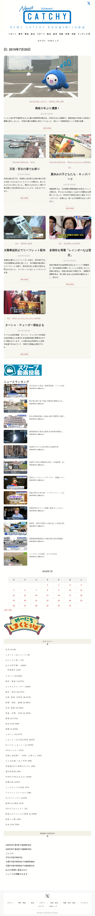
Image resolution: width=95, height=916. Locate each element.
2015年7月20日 (47, 114)
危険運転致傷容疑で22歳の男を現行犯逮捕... (46, 538)
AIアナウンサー (13, 798)
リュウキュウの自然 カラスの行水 (43, 554)
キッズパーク (77, 162)
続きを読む (48, 128)
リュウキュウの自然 (15, 787)
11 (81, 590)
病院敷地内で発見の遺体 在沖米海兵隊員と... (46, 431)
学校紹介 (11, 670)
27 (25, 606)
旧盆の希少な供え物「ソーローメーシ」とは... (47, 493)
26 (14, 606)
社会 (26, 162)
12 (14, 595)
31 (70, 606)
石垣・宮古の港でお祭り (25, 169)
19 (14, 600)
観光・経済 (52, 34)
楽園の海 (10, 782)
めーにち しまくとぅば (16, 745)
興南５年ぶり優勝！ (47, 108)
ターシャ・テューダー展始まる (24, 325)
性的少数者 (67, 243)
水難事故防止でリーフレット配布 (25, 250)
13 (25, 595)
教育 (8, 718)
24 (70, 600)
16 (59, 595)
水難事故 (23, 243)
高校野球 (52, 101)
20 (25, 600)
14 (36, 595)
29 (47, 606)
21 (36, 600)
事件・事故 (24, 34)
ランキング (83, 34)
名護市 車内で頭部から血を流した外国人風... (47, 523)
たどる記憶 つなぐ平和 (16, 761)
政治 (33, 34)
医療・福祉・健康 (14, 702)
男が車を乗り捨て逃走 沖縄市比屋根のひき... (46, 401)
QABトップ (53, 41)
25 (81, 600)
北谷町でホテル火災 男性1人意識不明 (43, 447)
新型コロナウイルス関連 (17, 814)
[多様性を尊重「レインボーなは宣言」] (70, 227)
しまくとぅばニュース (16, 655)
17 (70, 595)
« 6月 (6, 610)
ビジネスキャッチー (15, 686)
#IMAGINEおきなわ (15, 777)
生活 (8, 649)
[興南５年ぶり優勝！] (47, 76)
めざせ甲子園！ (35, 101)
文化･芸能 (10, 708)
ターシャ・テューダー (25, 318)
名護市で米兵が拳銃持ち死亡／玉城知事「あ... (47, 462)
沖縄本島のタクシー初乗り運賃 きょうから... (46, 508)
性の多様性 (76, 243)
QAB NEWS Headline (16, 32)
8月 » (10, 610)
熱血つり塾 (11, 819)
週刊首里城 (11, 771)
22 (47, 600)
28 (36, 606)
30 (59, 606)
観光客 (30, 243)
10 (70, 590)
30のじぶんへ (12, 750)
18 (81, 595)
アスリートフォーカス (16, 793)
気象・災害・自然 (67, 34)
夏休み (70, 162)
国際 (8, 729)
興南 (57, 101)
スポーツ (41, 34)
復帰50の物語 (12, 803)
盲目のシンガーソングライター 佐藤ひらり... (47, 477)
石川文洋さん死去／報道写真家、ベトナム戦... (47, 386)
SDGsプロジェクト (15, 808)
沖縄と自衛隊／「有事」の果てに (21, 755)
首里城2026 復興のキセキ (18, 766)
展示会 (14, 318)
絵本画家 (37, 318)
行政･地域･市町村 (18, 162)
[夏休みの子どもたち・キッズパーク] (70, 146)
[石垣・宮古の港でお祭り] (25, 146)
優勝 (62, 101)
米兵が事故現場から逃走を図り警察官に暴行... (47, 416)
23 (59, 600)
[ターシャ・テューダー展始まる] (25, 302)
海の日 (33, 162)
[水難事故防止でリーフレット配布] (25, 227)
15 (47, 595)
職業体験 (87, 162)
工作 (69, 167)
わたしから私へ (13, 660)
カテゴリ (42, 41)
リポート (12, 34)
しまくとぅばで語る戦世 (17, 740)
